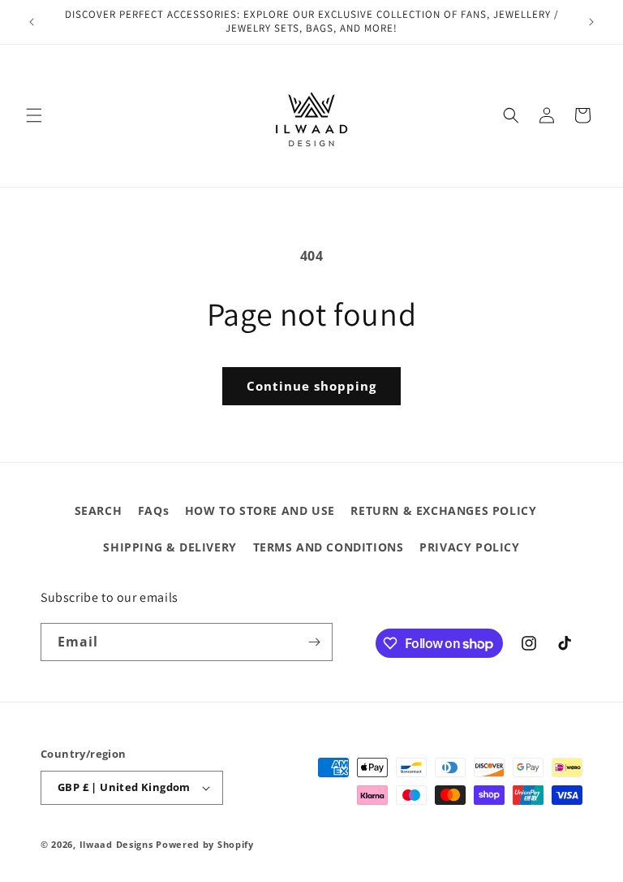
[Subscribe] (314, 642)
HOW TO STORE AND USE (260, 510)
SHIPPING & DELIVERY (169, 547)
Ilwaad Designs (118, 844)
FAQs (153, 510)
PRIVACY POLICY (469, 547)
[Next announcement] (591, 22)
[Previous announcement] (31, 22)
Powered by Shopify (205, 844)
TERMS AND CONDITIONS (328, 547)
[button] (34, 115)
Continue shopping (311, 386)
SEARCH (98, 510)
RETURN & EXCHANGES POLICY (443, 510)
